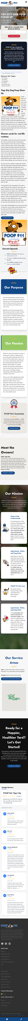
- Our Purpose (4, 78)
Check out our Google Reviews (11, 679)
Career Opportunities (5, 976)
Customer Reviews (5, 956)
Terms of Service (14, 1015)
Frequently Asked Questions (7, 962)
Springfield (21, 671)
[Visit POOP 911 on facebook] (2, 943)
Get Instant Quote (14, 36)
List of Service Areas (5, 1003)
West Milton (12, 671)
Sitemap (3, 1000)
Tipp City (22, 669)
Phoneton (3, 671)
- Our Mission (4, 82)
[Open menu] (26, 2)
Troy (8, 671)
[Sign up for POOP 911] (7, 1019)
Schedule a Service (8, 473)
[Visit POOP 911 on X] (9, 943)
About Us (3, 951)
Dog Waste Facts (5, 959)
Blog (2, 964)
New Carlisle (15, 669)
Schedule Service (14, 428)
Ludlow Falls (8, 669)
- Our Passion (4, 79)
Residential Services (5, 954)
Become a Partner (5, 974)
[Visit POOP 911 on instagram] (6, 943)
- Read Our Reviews (5, 86)
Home (2, 72)
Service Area (7, 72)
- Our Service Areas (5, 84)
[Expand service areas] (14, 997)
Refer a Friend (4, 979)
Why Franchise (4, 971)
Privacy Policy (4, 1005)
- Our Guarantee (4, 81)
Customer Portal (4, 984)
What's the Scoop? (5, 987)
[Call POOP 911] (21, 1019)
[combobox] (14, 32)
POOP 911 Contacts (5, 982)
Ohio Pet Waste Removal (16, 72)
